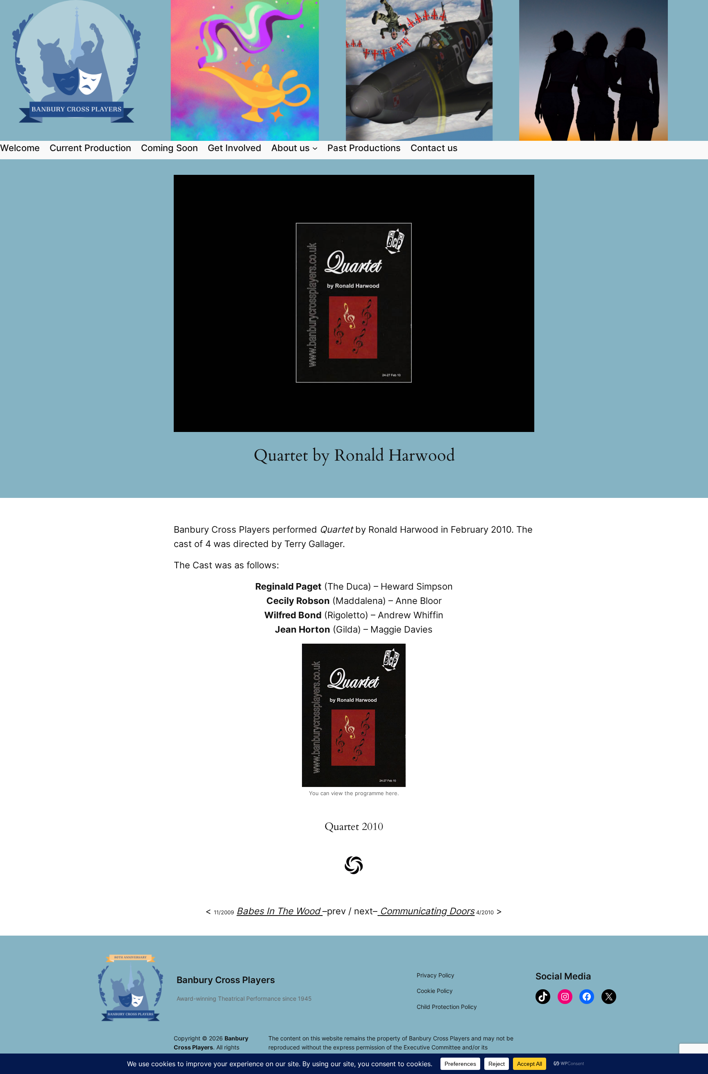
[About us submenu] (315, 147)
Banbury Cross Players (226, 979)
